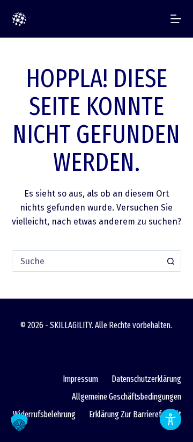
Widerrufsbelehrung (44, 414)
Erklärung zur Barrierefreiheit (135, 414)
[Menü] (175, 18)
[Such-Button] (170, 261)
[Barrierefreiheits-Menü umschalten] (170, 419)
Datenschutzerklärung (146, 379)
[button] (19, 422)
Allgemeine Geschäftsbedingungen (126, 397)
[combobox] (86, 261)
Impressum (80, 379)
